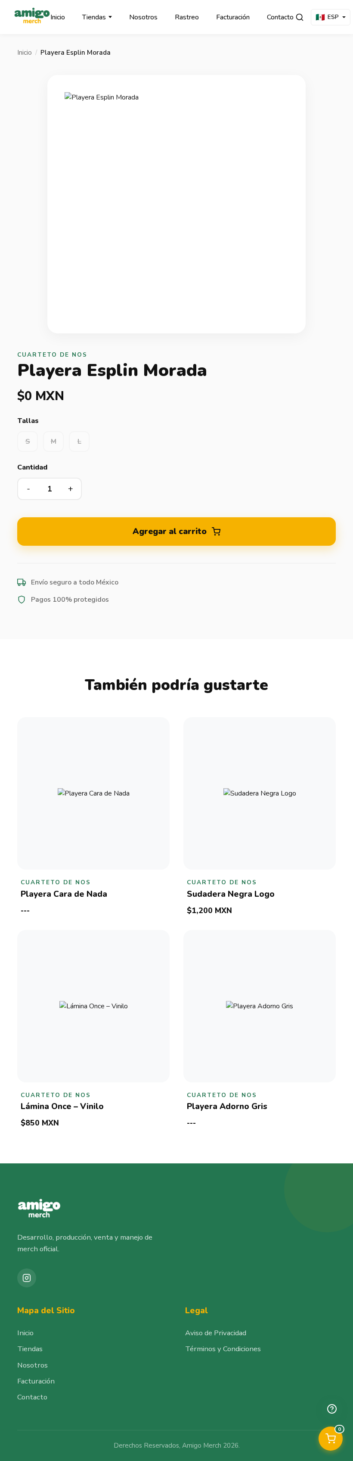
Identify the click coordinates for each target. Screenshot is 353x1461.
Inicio (57, 17)
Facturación (233, 17)
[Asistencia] (332, 1409)
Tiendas (94, 17)
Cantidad (32, 467)
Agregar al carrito (170, 531)
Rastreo (187, 17)
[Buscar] (300, 17)
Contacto (280, 17)
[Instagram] (26, 1277)
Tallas (28, 421)
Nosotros (143, 17)
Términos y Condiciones (223, 1349)
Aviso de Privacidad (215, 1333)
